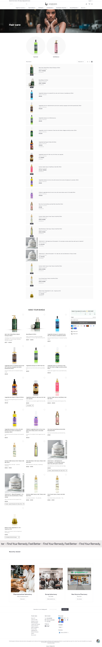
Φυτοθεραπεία (50, 7)
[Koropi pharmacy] (51, 578)
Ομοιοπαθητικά (31, 7)
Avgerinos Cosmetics (20, 7)
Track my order (34, 619)
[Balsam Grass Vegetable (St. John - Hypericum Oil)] (59, 293)
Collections (14, 22)
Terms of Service (34, 625)
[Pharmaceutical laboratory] (22, 578)
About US (33, 618)
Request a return (34, 621)
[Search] (26, 4)
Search (32, 633)
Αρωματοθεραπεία (74, 7)
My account (33, 635)
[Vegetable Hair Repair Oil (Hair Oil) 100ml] (59, 144)
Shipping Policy (34, 630)
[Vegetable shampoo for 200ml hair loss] (59, 119)
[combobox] (18, 4)
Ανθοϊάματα (40, 7)
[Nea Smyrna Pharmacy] (79, 578)
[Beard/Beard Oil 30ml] (59, 82)
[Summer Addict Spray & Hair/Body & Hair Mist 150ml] (59, 169)
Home (10, 22)
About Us (83, 7)
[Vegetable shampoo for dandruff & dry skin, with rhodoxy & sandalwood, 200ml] (59, 94)
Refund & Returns (34, 632)
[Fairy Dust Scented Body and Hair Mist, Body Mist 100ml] (59, 206)
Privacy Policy (34, 628)
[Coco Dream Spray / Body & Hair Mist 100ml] (59, 280)
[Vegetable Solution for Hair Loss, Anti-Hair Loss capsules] (59, 156)
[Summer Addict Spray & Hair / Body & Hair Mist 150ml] (59, 218)
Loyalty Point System (35, 624)
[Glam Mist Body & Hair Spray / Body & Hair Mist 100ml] (59, 231)
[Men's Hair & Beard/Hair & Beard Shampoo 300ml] (59, 70)
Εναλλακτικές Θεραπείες (61, 7)
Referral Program (34, 622)
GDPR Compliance (35, 627)
